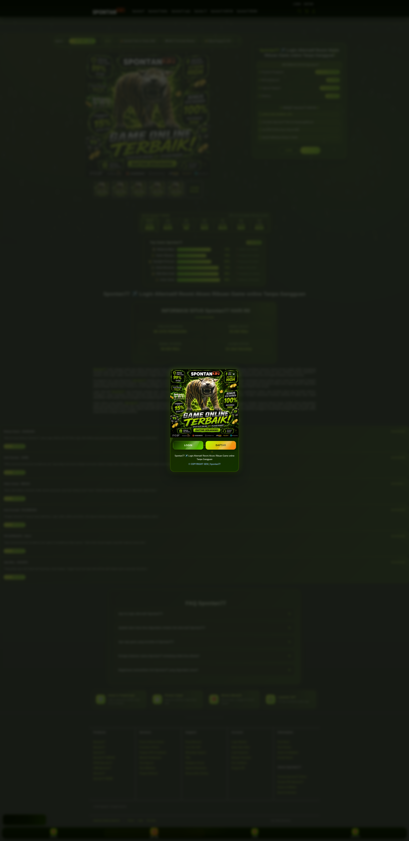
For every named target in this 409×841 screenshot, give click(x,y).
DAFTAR (221, 445)
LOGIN (188, 445)
